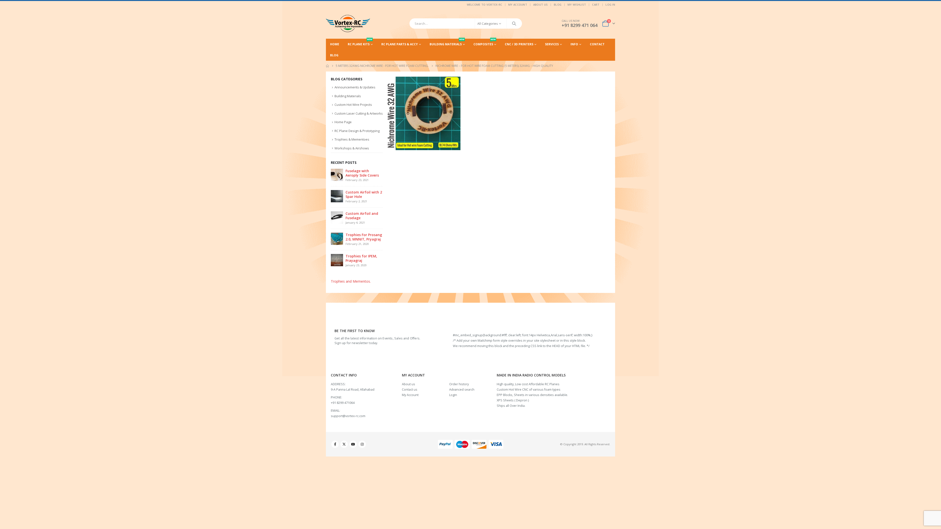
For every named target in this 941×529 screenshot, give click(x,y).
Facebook (335, 444)
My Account (517, 4)
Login (453, 395)
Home (334, 44)
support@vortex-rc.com (348, 416)
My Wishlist (577, 4)
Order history (459, 384)
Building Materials (447, 42)
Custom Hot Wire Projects (353, 104)
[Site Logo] (348, 23)
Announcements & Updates (354, 87)
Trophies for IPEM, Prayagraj (361, 258)
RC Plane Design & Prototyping (357, 131)
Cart (595, 4)
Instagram (362, 444)
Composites (484, 42)
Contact (597, 44)
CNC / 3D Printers (519, 44)
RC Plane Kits (360, 42)
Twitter (344, 444)
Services (552, 44)
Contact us (409, 389)
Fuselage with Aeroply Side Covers (362, 173)
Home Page (343, 122)
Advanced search (461, 389)
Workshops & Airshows (351, 148)
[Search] (514, 23)
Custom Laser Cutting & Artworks (358, 113)
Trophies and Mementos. (351, 281)
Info (574, 44)
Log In (610, 4)
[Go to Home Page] (327, 66)
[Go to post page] (337, 174)
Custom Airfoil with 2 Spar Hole (364, 194)
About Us (540, 4)
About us (408, 384)
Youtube (353, 444)
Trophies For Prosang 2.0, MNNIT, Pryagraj (364, 236)
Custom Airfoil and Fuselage (362, 215)
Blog (557, 4)
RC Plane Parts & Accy (399, 44)
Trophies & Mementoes (351, 139)
